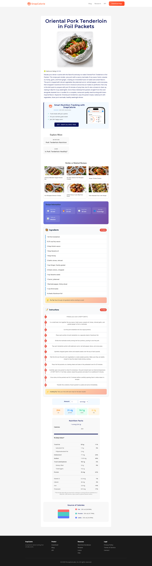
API (105, 4)
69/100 (59, 71)
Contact (106, 550)
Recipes (80, 547)
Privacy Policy (108, 545)
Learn (80, 550)
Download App (117, 4)
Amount (67, 401)
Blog (90, 4)
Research (98, 4)
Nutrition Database (84, 545)
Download (55, 545)
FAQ (79, 553)
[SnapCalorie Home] (36, 3)
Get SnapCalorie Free (66, 125)
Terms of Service (109, 547)
